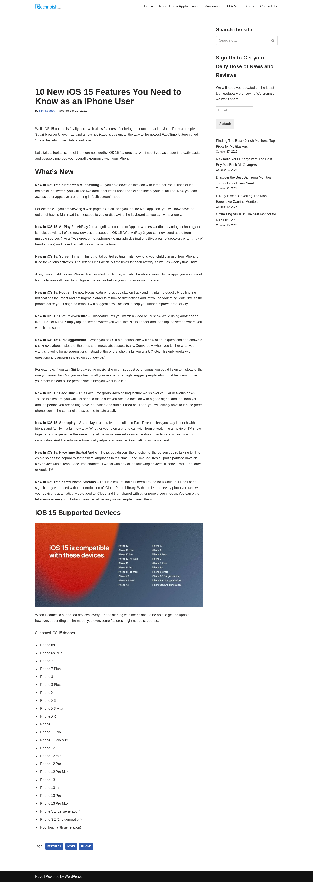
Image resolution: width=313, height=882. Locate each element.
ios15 (71, 846)
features (54, 846)
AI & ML (232, 6)
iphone (86, 846)
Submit (225, 124)
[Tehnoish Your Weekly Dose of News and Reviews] (48, 6)
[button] (198, 6)
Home (148, 6)
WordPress (73, 876)
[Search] (273, 40)
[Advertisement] (119, 55)
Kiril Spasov (47, 110)
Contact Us (268, 6)
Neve (39, 876)
